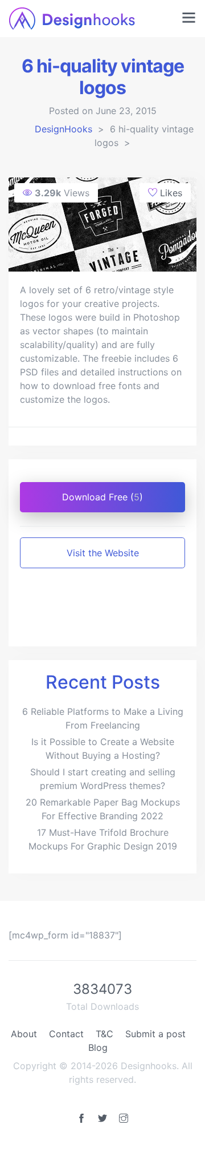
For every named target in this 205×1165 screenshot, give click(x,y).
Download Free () (102, 497)
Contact (66, 1033)
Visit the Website (103, 553)
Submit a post (155, 1033)
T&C (104, 1033)
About (24, 1033)
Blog (98, 1047)
